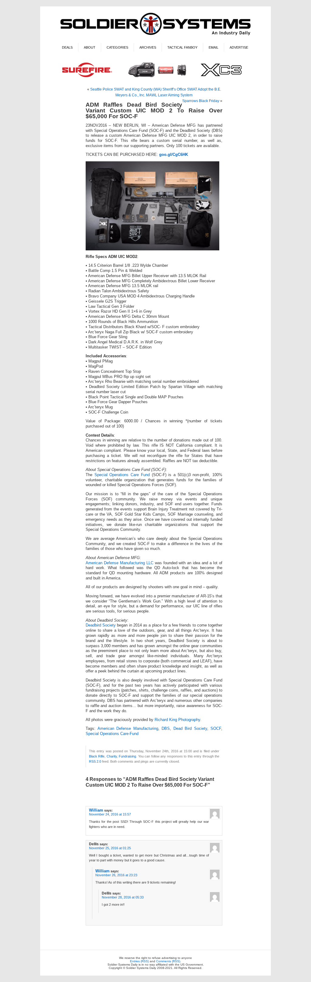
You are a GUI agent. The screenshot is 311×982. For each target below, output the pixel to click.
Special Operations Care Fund (122, 475)
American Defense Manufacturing (127, 728)
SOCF (215, 728)
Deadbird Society (101, 625)
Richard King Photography (177, 720)
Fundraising (127, 756)
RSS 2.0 (95, 761)
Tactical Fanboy (182, 47)
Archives (147, 47)
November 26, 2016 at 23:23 (116, 875)
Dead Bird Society (190, 728)
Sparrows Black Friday (200, 101)
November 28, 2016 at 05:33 (123, 897)
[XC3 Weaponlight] (155, 78)
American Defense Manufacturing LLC (119, 563)
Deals (67, 47)
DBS (166, 728)
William (96, 810)
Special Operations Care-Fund (112, 734)
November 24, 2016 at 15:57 (110, 814)
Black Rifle (96, 756)
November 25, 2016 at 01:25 (110, 848)
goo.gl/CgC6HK (173, 155)
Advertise (239, 47)
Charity (112, 756)
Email (213, 47)
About (89, 47)
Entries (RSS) (139, 961)
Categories (117, 47)
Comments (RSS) (168, 961)
